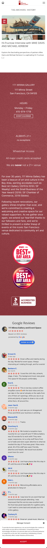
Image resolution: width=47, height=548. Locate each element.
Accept (23, 542)
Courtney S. (13, 426)
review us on (26, 342)
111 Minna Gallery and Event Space (24, 328)
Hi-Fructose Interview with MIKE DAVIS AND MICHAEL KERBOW (23, 44)
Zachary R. (12, 514)
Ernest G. (12, 354)
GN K (10, 468)
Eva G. (10, 383)
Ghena (11, 456)
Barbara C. (12, 368)
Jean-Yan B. (13, 405)
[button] (44, 523)
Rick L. (11, 480)
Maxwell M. (13, 417)
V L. (9, 492)
